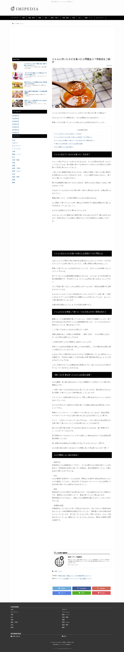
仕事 (23, 17)
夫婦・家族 (65, 17)
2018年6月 (15, 118)
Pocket (102, 593)
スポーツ (15, 143)
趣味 (13, 182)
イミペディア (14, 17)
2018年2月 (15, 130)
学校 (73, 17)
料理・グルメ (58, 571)
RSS (65, 636)
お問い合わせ (16, 636)
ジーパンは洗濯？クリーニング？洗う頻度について (75, 578)
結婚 (13, 179)
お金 (13, 140)
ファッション (16, 148)
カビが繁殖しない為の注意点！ (64, 147)
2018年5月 (15, 121)
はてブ (63, 593)
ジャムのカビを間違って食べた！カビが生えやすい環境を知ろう (74, 140)
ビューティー (100, 17)
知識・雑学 (31, 17)
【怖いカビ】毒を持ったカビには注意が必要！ (69, 143)
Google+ (102, 588)
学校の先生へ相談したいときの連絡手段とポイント (75, 576)
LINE (82, 593)
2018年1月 (15, 132)
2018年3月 (15, 127)
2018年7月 (15, 116)
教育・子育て (55, 17)
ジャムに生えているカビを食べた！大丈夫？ (68, 134)
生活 (46, 17)
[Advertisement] (62, 44)
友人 (80, 17)
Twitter (63, 588)
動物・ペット (89, 17)
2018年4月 (15, 124)
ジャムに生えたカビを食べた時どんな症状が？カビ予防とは (73, 137)
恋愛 (39, 17)
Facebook (83, 588)
